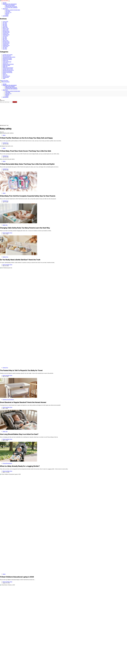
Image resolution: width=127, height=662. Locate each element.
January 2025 (5, 40)
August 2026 (5, 21)
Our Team (7, 11)
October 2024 (5, 44)
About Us (5, 8)
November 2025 (6, 32)
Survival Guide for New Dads (12, 9)
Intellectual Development (8, 67)
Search (14, 102)
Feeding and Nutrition (11, 6)
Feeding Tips (5, 60)
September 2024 (6, 45)
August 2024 (5, 46)
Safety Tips (5, 74)
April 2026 (5, 26)
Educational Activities (7, 58)
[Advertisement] (63, 114)
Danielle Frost (5, 142)
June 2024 (5, 48)
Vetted (4, 2)
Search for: (2, 100)
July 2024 (5, 47)
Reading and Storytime (7, 72)
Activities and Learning (11, 7)
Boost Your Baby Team (7, 232)
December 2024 (6, 41)
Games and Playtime (7, 61)
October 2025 (5, 33)
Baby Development (10, 5)
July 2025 (5, 37)
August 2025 (5, 35)
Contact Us (8, 12)
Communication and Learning (9, 57)
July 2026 (5, 22)
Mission (7, 13)
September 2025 (6, 34)
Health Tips (5, 66)
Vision (6, 14)
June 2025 (5, 38)
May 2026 (5, 25)
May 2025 (5, 39)
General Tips (5, 62)
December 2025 (6, 31)
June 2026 (5, 24)
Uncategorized (6, 77)
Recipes (4, 73)
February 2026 (6, 28)
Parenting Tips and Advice (10, 4)
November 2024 (6, 43)
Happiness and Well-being (8, 64)
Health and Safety (6, 65)
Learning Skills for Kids (8, 68)
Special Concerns (6, 76)
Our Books (5, 15)
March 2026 (5, 27)
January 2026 (5, 29)
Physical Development (7, 71)
